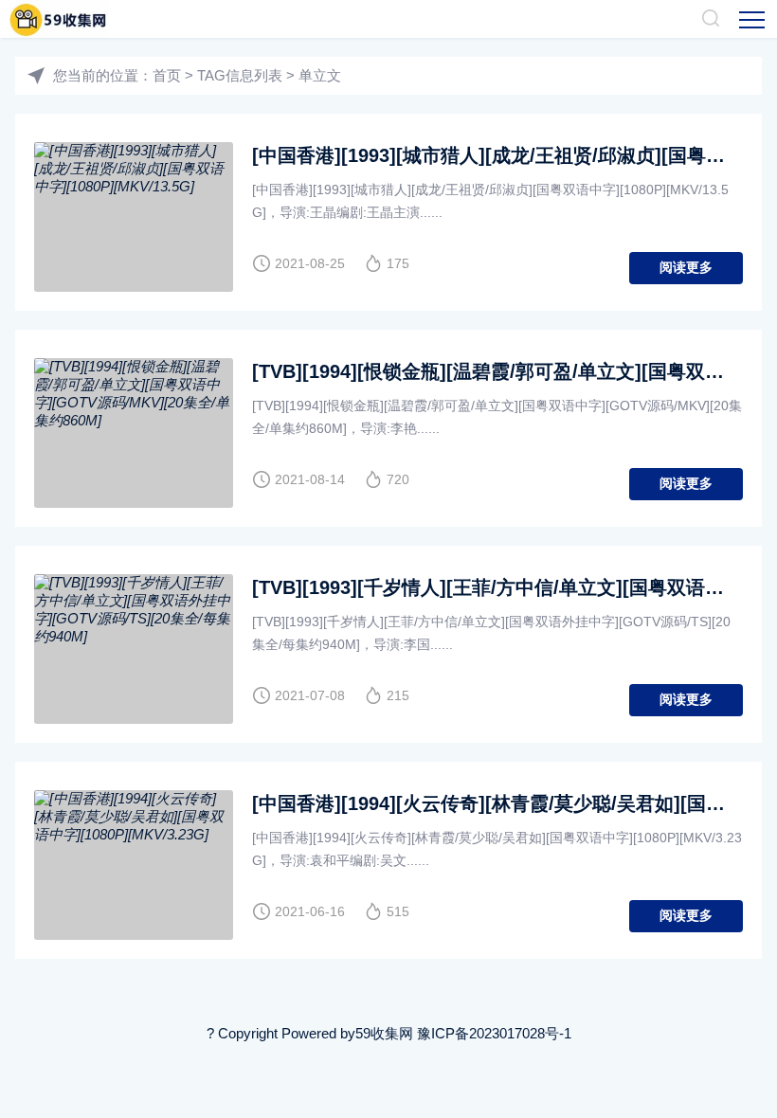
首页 (167, 75)
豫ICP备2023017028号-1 (494, 1033)
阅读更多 (686, 267)
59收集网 (384, 1033)
